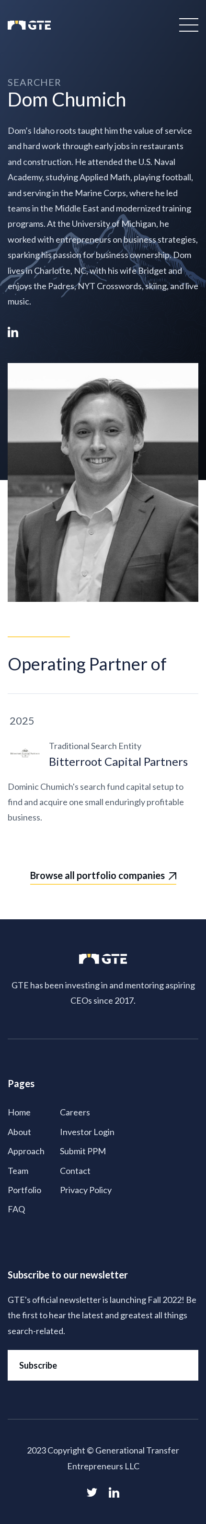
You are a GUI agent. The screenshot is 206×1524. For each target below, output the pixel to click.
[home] (29, 25)
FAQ (16, 1209)
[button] (186, 25)
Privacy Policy (86, 1189)
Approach (26, 1151)
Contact (75, 1170)
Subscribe (38, 1365)
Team (18, 1170)
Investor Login (87, 1131)
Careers (75, 1112)
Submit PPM (83, 1151)
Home (19, 1112)
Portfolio (24, 1189)
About (19, 1131)
